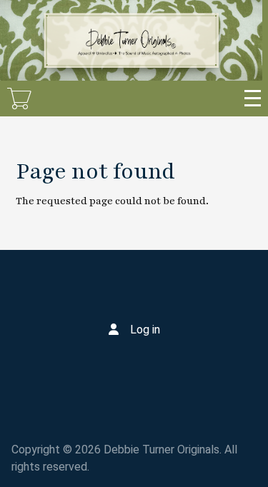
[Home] (131, 40)
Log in (145, 329)
